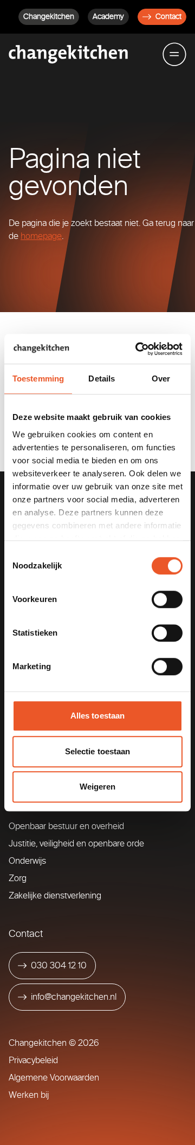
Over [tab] (161, 378)
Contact (168, 16)
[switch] (167, 599)
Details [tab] (101, 378)
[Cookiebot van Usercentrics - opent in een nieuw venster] (138, 349)
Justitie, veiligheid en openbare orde (76, 843)
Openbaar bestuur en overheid (66, 826)
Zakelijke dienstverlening (55, 895)
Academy (108, 16)
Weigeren (98, 786)
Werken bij (29, 1095)
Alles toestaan (97, 715)
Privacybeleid (33, 1060)
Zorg (18, 878)
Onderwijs (27, 861)
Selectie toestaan (98, 751)
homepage (41, 236)
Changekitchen (48, 16)
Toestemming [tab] (38, 378)
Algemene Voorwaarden (54, 1077)
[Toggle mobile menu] (174, 54)
